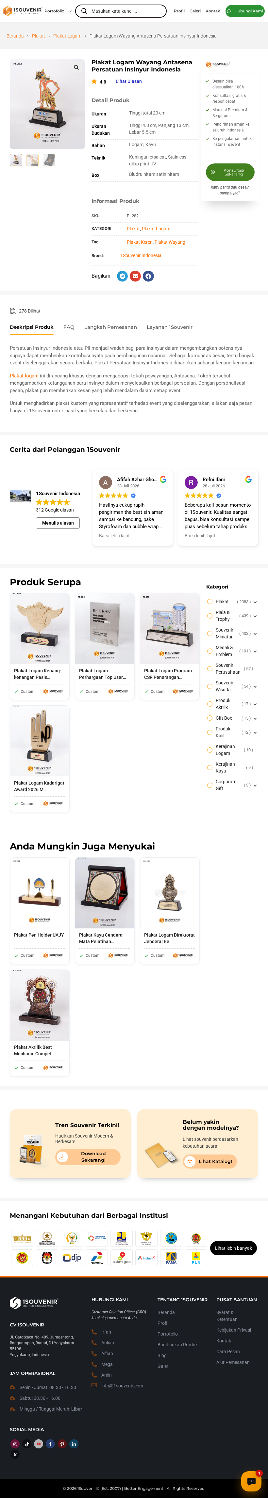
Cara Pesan (228, 1351)
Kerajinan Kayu (234, 767)
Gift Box (232, 718)
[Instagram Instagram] (15, 1443)
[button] (245, 11)
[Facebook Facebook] (50, 1443)
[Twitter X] (15, 1454)
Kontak (223, 1340)
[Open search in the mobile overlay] (121, 11)
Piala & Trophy (232, 616)
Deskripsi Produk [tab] (32, 327)
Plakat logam (24, 376)
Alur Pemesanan (233, 1362)
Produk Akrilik (232, 704)
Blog (162, 1355)
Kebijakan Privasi (233, 1330)
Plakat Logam (67, 35)
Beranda (15, 35)
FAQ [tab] (69, 327)
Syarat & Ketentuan (227, 1316)
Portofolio (54, 10)
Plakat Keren (140, 242)
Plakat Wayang (170, 242)
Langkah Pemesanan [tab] (110, 327)
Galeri (163, 1366)
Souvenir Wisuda (232, 686)
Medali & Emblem (232, 651)
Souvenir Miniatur (232, 633)
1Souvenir (86, 1488)
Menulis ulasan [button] (58, 523)
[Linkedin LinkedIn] (73, 1443)
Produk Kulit (232, 732)
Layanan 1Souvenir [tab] (170, 327)
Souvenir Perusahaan (234, 669)
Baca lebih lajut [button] (114, 535)
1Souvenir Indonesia (140, 255)
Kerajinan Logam (234, 750)
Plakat (38, 35)
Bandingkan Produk (178, 1344)
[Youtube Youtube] (38, 1443)
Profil (163, 1323)
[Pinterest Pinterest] (62, 1443)
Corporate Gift (232, 785)
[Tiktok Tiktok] (26, 1443)
